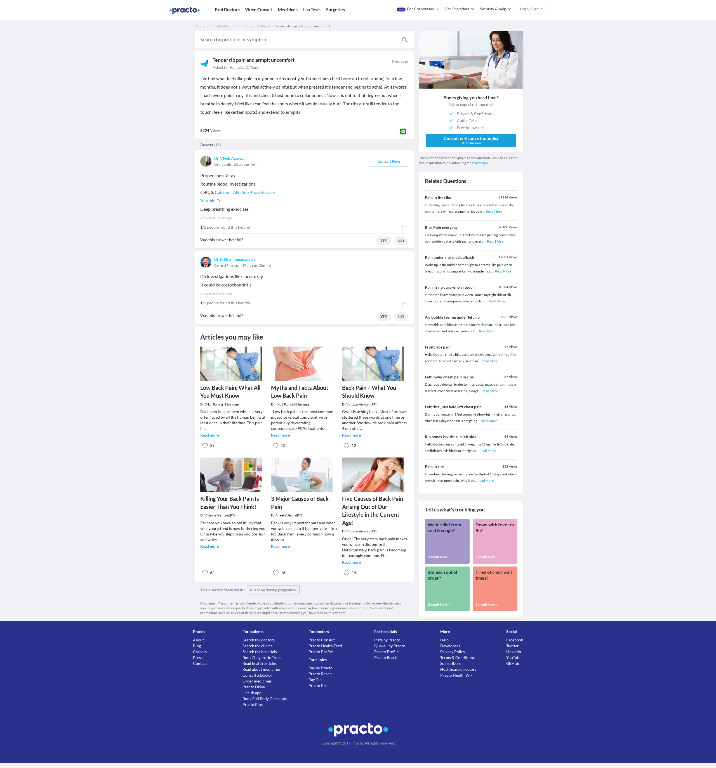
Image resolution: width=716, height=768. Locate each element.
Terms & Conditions (457, 657)
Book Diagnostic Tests (261, 657)
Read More (494, 211)
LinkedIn (513, 651)
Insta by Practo (387, 639)
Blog (197, 645)
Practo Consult (321, 639)
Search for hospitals (259, 651)
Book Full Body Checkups (264, 698)
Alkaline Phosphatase (254, 192)
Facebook (514, 639)
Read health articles (259, 663)
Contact (200, 663)
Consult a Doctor (257, 675)
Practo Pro (318, 685)
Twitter (512, 645)
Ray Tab (315, 679)
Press (197, 657)
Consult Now (389, 161)
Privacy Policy (452, 651)
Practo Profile (320, 651)
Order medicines (257, 681)
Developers (450, 645)
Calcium (222, 192)
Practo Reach (320, 673)
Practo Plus (252, 704)
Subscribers (450, 663)
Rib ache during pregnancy (273, 589)
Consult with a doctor (225, 26)
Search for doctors (258, 639)
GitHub (512, 663)
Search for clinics (257, 645)
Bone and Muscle (257, 26)
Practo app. (480, 163)
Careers (200, 651)
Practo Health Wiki (457, 675)
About (198, 639)
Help (444, 639)
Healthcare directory (458, 669)
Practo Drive (253, 686)
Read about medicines (261, 669)
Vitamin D (210, 200)
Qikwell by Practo (389, 645)
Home (200, 26)
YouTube (513, 657)
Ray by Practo (320, 667)
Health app (252, 692)
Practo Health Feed (325, 645)
